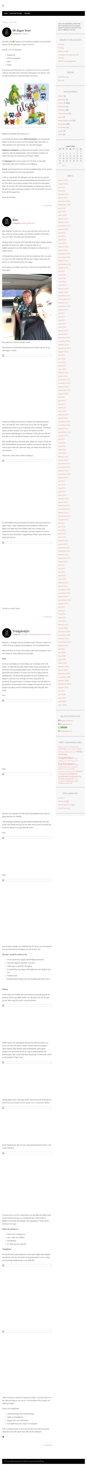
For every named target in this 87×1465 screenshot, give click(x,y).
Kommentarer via (66, 805)
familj (68, 749)
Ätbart (60, 96)
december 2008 (64, 674)
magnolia (74, 767)
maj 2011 (62, 572)
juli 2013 (61, 481)
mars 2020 (62, 215)
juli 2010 (61, 607)
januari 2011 (63, 586)
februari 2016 (63, 373)
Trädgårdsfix (21, 631)
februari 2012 (63, 541)
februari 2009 (63, 667)
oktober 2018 (63, 261)
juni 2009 (61, 653)
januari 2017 (63, 334)
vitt (71, 783)
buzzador (72, 746)
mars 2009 (62, 663)
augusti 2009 (63, 646)
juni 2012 (61, 527)
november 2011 (64, 551)
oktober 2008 (63, 681)
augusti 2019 (63, 229)
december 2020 (64, 201)
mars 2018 (62, 285)
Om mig (27, 13)
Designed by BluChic (79, 1461)
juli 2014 (61, 439)
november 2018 (64, 257)
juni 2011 (61, 569)
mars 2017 (62, 327)
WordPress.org (63, 808)
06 (6, 219)
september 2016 (64, 348)
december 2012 (64, 506)
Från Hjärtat (62, 114)
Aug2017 (7, 223)
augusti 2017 (63, 310)
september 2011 (64, 558)
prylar (73, 771)
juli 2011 (61, 565)
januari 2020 (63, 219)
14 (6, 631)
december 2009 (64, 632)
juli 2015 (61, 397)
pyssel (60, 131)
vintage (66, 783)
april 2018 (62, 282)
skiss (76, 779)
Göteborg (61, 752)
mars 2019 (62, 243)
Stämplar (70, 781)
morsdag (72, 769)
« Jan (63, 165)
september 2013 (64, 474)
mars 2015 (62, 411)
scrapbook (63, 776)
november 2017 (64, 299)
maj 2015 (62, 404)
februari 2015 (63, 415)
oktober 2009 (63, 639)
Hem (5, 13)
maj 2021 (62, 191)
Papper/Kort (62, 771)
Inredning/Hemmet (28, 223)
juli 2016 (61, 355)
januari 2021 (63, 198)
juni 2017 (61, 317)
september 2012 (64, 516)
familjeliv (73, 749)
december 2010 (64, 590)
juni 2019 (61, 233)
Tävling (61, 783)
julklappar (61, 761)
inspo (76, 758)
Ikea (15, 220)
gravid (79, 749)
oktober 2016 (63, 345)
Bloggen (61, 746)
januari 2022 (63, 180)
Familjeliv (24, 34)
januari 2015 (63, 418)
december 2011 (64, 548)
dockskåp (62, 749)
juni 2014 (61, 443)
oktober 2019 (63, 222)
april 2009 (62, 660)
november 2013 (64, 467)
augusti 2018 (63, 268)
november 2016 (64, 341)
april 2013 (62, 492)
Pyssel (79, 771)
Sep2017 (7, 33)
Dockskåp (61, 107)
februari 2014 (63, 457)
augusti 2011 (63, 562)
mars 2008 (62, 705)
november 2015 (64, 383)
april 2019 (62, 240)
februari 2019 (63, 247)
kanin (66, 761)
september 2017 (64, 306)
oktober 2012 (63, 513)
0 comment (47, 206)
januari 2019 (63, 250)
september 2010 (64, 600)
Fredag (61, 48)
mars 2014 (62, 453)
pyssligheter (72, 774)
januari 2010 (63, 628)
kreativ (77, 764)
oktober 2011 (63, 555)
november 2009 (64, 635)
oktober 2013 (63, 471)
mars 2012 (62, 537)
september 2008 (64, 684)
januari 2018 (63, 292)
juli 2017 (61, 313)
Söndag (61, 44)
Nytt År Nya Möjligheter (67, 61)
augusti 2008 (63, 688)
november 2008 (64, 677)
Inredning (62, 754)
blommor (66, 746)
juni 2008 (61, 695)
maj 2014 (62, 446)
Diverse (61, 103)
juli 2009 (61, 649)
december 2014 (64, 422)
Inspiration (47, 634)
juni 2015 (61, 401)
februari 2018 (63, 289)
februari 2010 (63, 625)
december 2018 (64, 254)
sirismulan (70, 779)
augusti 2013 (63, 478)
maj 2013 (62, 488)
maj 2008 (62, 698)
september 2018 (64, 264)
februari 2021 (63, 194)
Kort (69, 761)
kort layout (75, 761)
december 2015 (64, 380)
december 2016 (64, 338)
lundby (65, 767)
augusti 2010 (63, 604)
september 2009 (64, 642)
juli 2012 (61, 523)
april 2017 (62, 324)
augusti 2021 (63, 184)
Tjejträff (76, 781)
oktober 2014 (63, 429)
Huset (60, 117)
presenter (69, 771)
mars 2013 (62, 495)
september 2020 (64, 205)
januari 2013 (63, 502)
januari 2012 (63, 544)
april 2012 (62, 534)
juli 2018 (61, 271)
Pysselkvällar (62, 774)
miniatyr (61, 769)
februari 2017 (63, 331)
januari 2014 (63, 460)
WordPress (40, 1461)
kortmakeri (62, 127)
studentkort (62, 781)
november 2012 (64, 509)
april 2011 (62, 576)
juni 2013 (61, 485)
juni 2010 (61, 611)
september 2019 (64, 226)
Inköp (79, 751)
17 (6, 30)
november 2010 (64, 593)
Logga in (61, 798)
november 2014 (64, 425)
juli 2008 (61, 691)
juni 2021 (61, 187)
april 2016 (62, 366)
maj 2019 (62, 236)
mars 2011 (62, 579)
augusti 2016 (63, 352)
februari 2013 (63, 499)
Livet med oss (18, 1461)
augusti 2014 (63, 436)
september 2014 (64, 432)
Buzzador (61, 100)
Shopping (62, 779)
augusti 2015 (63, 394)
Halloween (68, 752)
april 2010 (62, 618)
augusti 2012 (63, 520)
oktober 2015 (63, 387)
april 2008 (62, 702)
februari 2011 (63, 583)
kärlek (60, 767)
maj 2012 (62, 530)
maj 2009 (62, 656)
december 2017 (64, 296)
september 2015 (64, 390)
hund (74, 752)
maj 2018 (62, 278)
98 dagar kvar (21, 30)
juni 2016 (61, 359)
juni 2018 (61, 275)
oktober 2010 (63, 597)
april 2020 (62, 212)
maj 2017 (62, 320)
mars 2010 (62, 621)
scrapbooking (75, 776)
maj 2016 (62, 362)
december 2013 (64, 464)
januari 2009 (63, 670)
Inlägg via (63, 801)
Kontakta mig (16, 13)
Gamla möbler (63, 51)
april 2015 (62, 408)
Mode (66, 769)
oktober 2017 (63, 303)
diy (77, 746)
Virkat (60, 135)
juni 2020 (61, 208)
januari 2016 (63, 376)
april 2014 (62, 450)
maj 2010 (62, 614)
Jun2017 (7, 634)
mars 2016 (62, 369)
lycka (69, 767)
